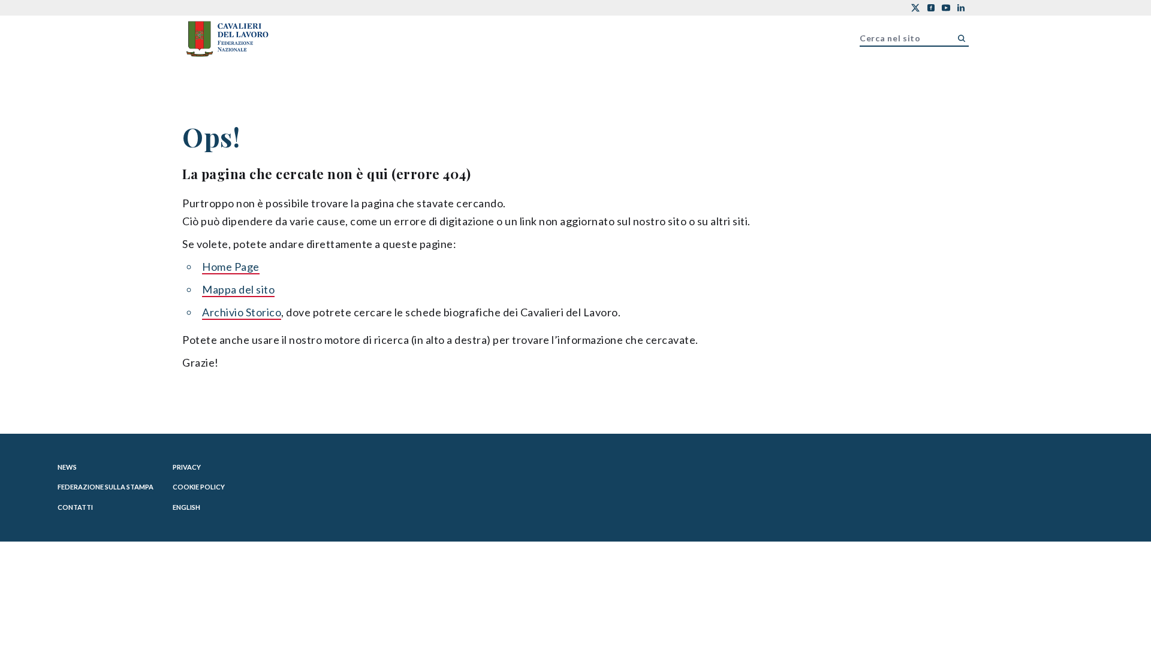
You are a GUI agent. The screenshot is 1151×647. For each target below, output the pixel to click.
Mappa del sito (238, 289)
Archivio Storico (241, 312)
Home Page (231, 266)
